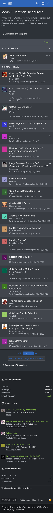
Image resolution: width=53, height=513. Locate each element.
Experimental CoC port (20, 256)
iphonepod (21, 262)
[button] (4, 3)
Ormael (12, 91)
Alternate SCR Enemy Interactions (21, 410)
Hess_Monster (15, 206)
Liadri (11, 303)
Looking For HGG (17, 240)
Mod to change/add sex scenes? (25, 228)
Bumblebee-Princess (18, 243)
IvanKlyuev (21, 129)
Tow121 (12, 316)
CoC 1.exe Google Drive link (23, 313)
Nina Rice (22, 334)
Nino (19, 141)
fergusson (13, 169)
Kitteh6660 (14, 79)
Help (34, 500)
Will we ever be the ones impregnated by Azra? (27, 421)
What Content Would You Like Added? (23, 456)
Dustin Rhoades (16, 218)
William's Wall (12, 433)
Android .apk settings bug (22, 215)
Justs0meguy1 (15, 291)
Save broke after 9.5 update (18, 444)
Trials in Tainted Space (16, 426)
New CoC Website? (19, 341)
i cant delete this (17, 178)
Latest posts (11, 403)
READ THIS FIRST (19, 55)
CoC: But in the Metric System (24, 269)
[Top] (46, 500)
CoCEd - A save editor (20, 107)
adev (11, 259)
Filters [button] (46, 42)
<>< (20, 172)
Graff (11, 126)
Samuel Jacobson (17, 231)
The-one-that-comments (23, 98)
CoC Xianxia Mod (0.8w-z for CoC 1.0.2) (29, 88)
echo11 (49, 396)
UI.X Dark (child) (9, 500)
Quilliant (12, 181)
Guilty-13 (13, 343)
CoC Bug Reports (13, 450)
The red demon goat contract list (25, 301)
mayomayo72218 (23, 209)
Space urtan (22, 82)
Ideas (8, 415)
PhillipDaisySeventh (17, 272)
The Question (22, 346)
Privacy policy (25, 500)
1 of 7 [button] (18, 353)
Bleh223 (13, 194)
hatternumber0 (16, 331)
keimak (12, 154)
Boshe (19, 233)
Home (40, 500)
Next (27, 353)
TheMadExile (15, 110)
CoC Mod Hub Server (20, 203)
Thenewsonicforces (20, 116)
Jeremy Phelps (22, 184)
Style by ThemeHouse (17, 509)
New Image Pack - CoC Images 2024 (27, 123)
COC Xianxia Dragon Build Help (25, 191)
